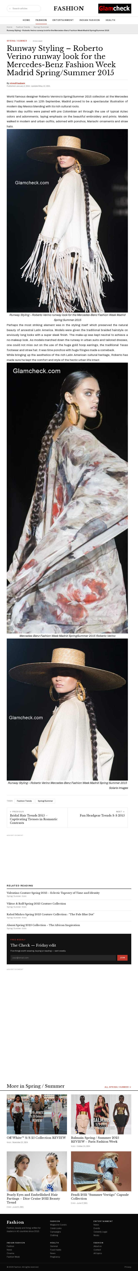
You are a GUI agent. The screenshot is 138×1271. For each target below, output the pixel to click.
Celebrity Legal (100, 1232)
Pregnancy (55, 1257)
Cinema (10, 1253)
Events (97, 1228)
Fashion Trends (23, 27)
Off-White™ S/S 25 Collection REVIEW (36, 1138)
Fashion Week (13, 1257)
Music (96, 1235)
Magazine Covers (58, 1225)
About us (97, 1246)
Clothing (54, 1235)
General (54, 1246)
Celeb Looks (55, 1228)
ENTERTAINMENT (63, 20)
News (96, 1225)
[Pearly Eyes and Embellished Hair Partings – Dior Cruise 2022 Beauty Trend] (37, 1171)
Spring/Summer (45, 801)
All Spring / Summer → (118, 1087)
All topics (98, 1253)
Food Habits (55, 1250)
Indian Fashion (89, 20)
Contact (97, 1250)
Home (26, 20)
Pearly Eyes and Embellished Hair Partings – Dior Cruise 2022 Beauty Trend (33, 1198)
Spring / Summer (41, 27)
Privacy (128, 1267)
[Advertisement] (69, 858)
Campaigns (55, 1232)
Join (122, 958)
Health (110, 20)
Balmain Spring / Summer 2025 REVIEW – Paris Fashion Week (95, 1139)
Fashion (69, 8)
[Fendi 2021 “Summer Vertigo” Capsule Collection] (101, 1171)
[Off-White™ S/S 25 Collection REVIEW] (37, 1114)
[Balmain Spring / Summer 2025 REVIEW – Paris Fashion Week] (101, 1114)
